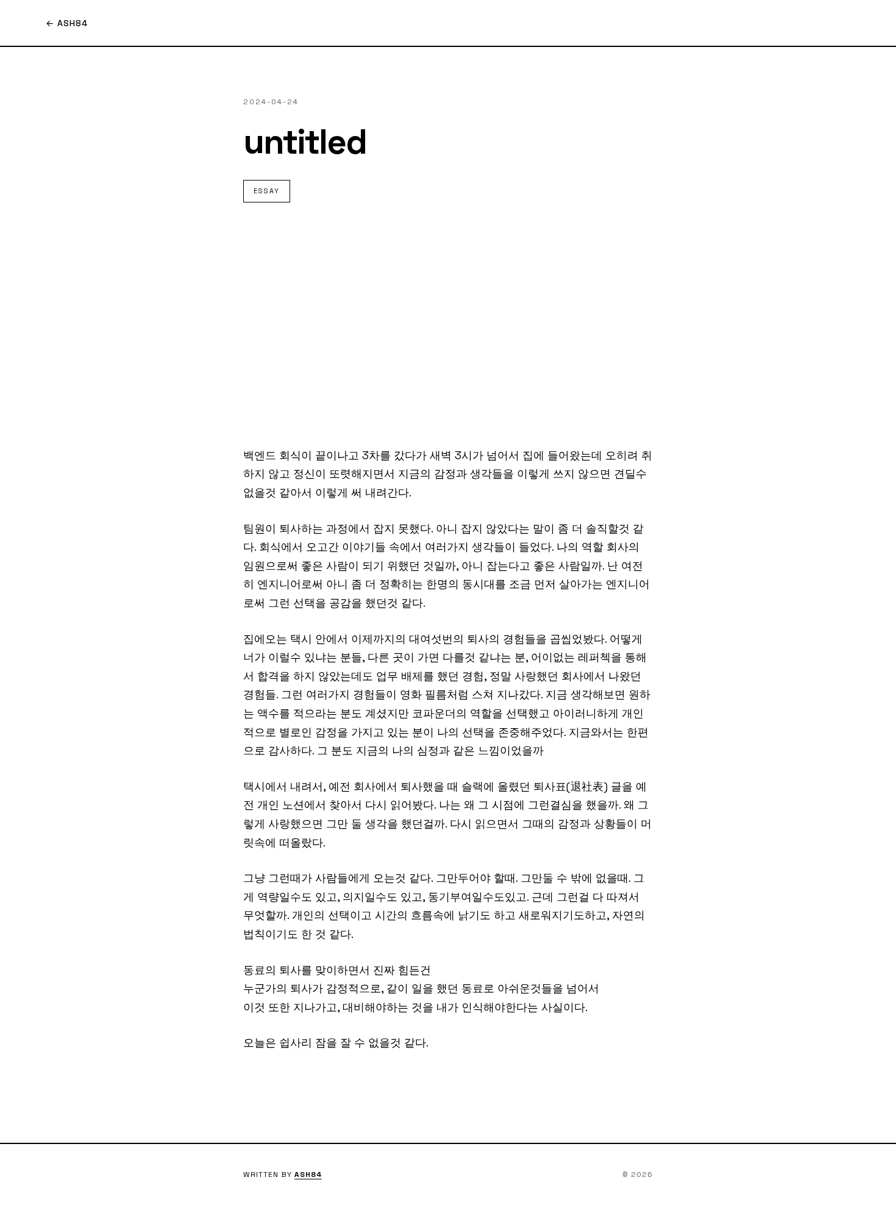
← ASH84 (67, 23)
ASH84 (308, 1174)
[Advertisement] (448, 324)
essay (267, 191)
